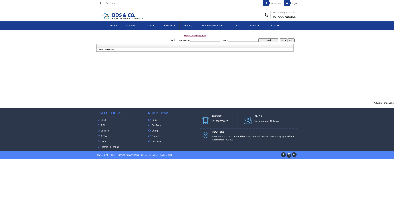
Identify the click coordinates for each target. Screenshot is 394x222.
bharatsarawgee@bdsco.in (266, 121)
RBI (103, 125)
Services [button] (168, 25)
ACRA (104, 136)
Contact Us (274, 25)
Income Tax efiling (110, 147)
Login (294, 3)
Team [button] (149, 25)
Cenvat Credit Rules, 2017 (108, 50)
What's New (276, 3)
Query (155, 130)
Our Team (156, 125)
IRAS (103, 141)
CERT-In (105, 130)
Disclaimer (157, 141)
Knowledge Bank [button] (211, 25)
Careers (236, 25)
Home (113, 25)
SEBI (103, 120)
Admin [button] (253, 25)
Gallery (188, 25)
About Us (131, 25)
